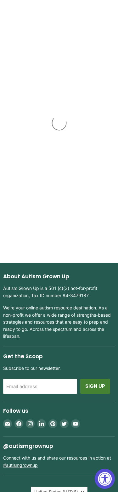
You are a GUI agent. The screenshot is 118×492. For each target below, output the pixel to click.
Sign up (95, 386)
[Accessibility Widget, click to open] (105, 479)
